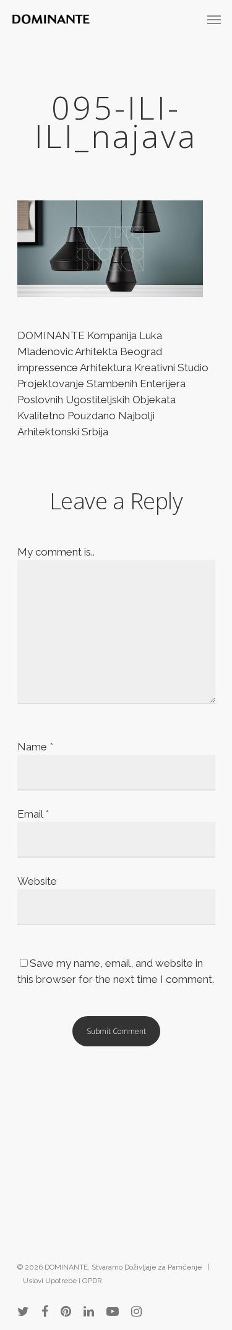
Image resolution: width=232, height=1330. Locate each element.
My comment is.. (56, 552)
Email (33, 814)
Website (37, 881)
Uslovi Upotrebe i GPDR (62, 1280)
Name (35, 747)
